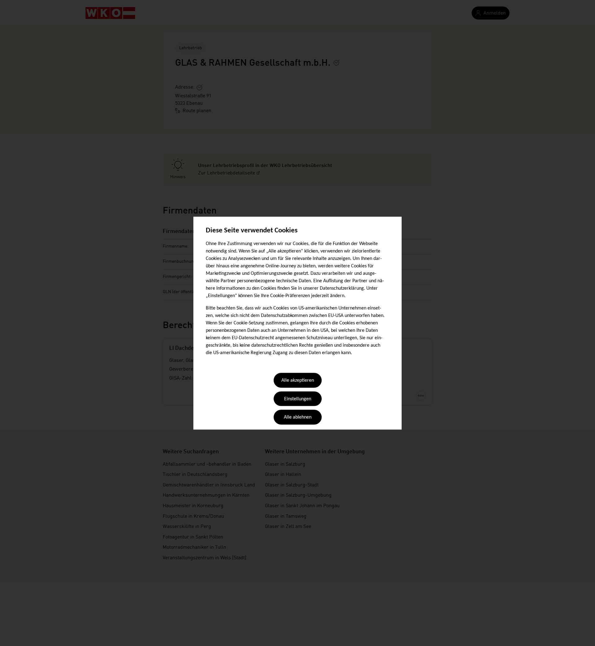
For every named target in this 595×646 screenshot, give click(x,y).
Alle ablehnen (297, 417)
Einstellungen (297, 399)
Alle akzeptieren (297, 380)
